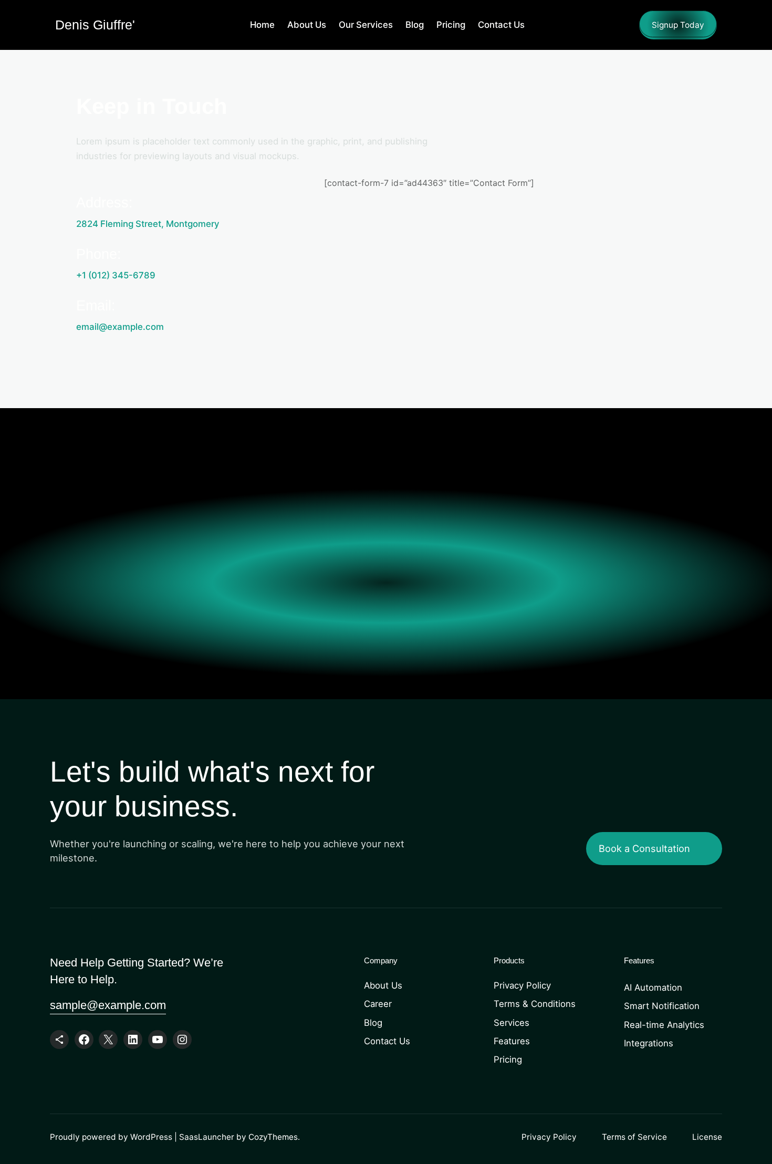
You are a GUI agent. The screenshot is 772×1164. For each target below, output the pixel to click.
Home (262, 24)
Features (512, 1041)
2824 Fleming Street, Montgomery (148, 224)
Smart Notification (662, 1006)
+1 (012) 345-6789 (115, 275)
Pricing (508, 1059)
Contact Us (387, 1041)
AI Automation (653, 987)
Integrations (648, 1043)
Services (511, 1022)
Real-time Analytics (664, 1025)
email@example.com (120, 326)
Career (378, 1004)
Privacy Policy (522, 985)
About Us (383, 985)
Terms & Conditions (535, 1004)
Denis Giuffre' (95, 24)
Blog (373, 1022)
